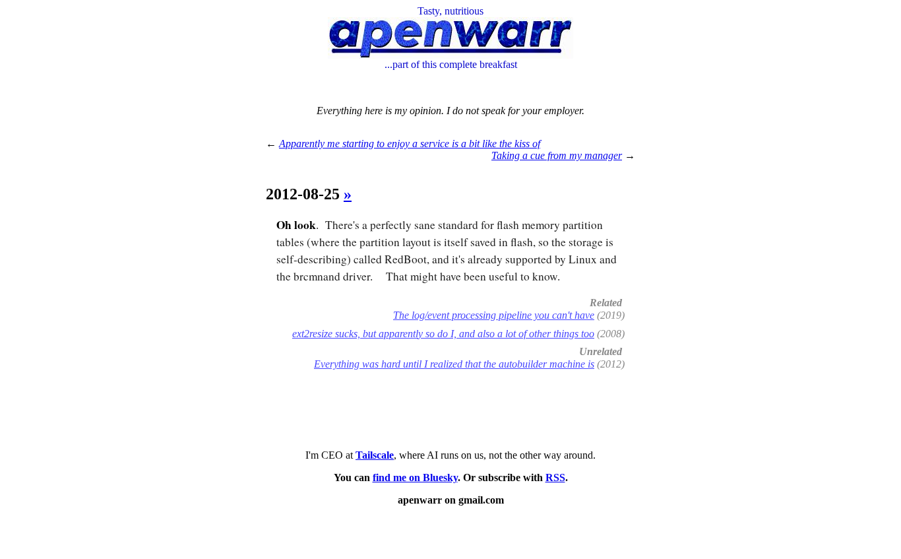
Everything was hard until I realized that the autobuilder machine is (454, 364)
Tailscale (375, 455)
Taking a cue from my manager (556, 155)
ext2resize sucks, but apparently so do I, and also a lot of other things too (443, 333)
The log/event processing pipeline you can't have (493, 315)
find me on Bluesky (415, 477)
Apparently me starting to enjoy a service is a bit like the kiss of (409, 143)
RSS (555, 477)
